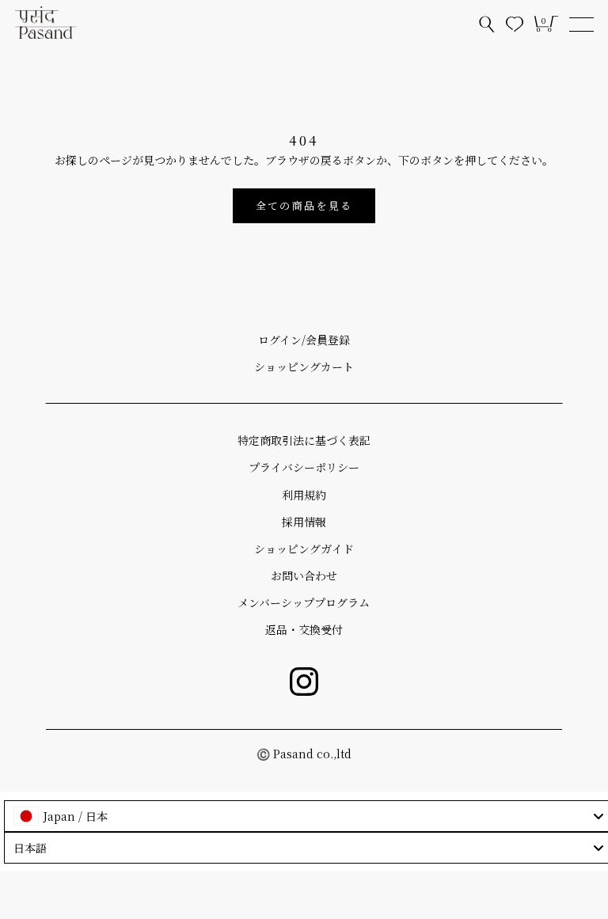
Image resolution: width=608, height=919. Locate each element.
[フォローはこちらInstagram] (304, 681)
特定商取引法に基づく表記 (304, 440)
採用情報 (304, 522)
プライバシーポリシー (304, 467)
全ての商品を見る (304, 205)
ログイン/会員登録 (304, 339)
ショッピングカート (304, 366)
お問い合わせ (304, 575)
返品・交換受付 (304, 629)
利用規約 (304, 495)
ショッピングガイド (304, 548)
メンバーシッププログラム (304, 602)
